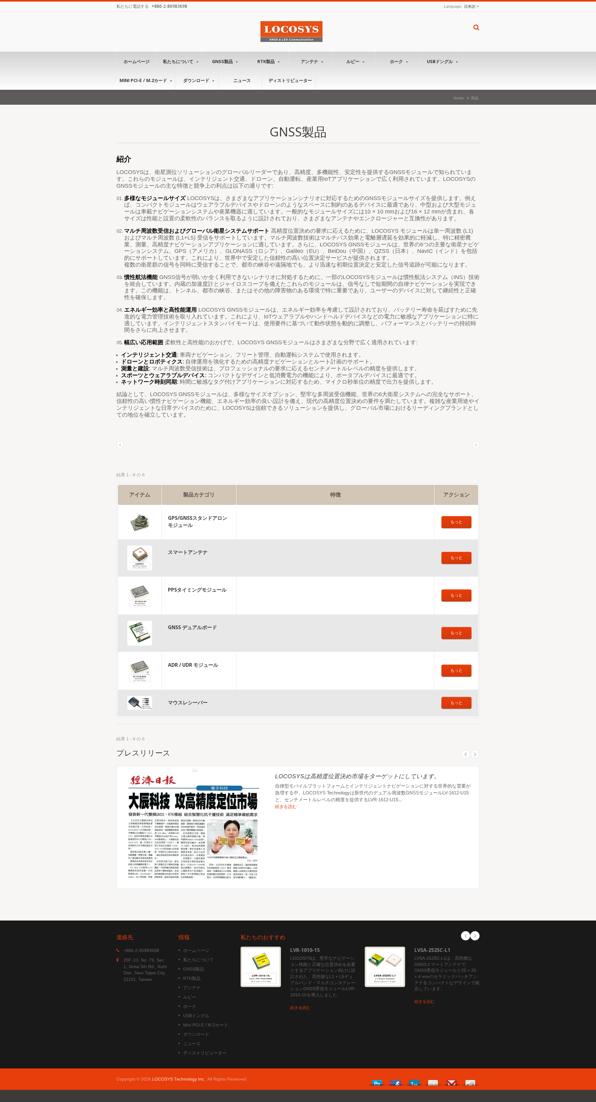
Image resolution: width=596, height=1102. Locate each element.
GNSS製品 (223, 61)
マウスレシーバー (188, 702)
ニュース (242, 80)
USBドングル (440, 61)
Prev (465, 754)
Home (459, 98)
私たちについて (179, 61)
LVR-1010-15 (305, 950)
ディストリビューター (290, 80)
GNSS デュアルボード (192, 627)
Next (475, 754)
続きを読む (286, 806)
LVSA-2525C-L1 (432, 950)
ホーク (397, 61)
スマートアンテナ (188, 552)
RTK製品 (266, 61)
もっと (456, 521)
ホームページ (137, 61)
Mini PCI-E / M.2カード (144, 80)
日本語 (469, 6)
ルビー (353, 61)
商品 (474, 98)
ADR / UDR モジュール (193, 664)
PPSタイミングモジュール (197, 589)
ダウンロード (196, 80)
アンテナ (310, 61)
